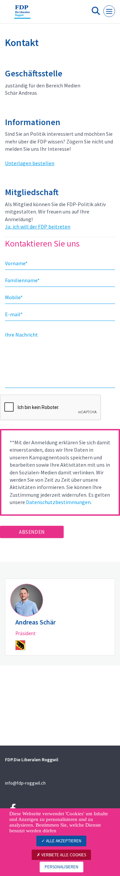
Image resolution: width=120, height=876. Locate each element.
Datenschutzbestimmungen (58, 502)
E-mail (14, 314)
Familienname (22, 280)
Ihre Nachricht (21, 334)
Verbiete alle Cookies (63, 855)
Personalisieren (61, 867)
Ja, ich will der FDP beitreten (37, 226)
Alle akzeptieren (63, 841)
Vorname (16, 263)
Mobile (14, 297)
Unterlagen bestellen (29, 163)
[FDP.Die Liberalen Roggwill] (22, 14)
